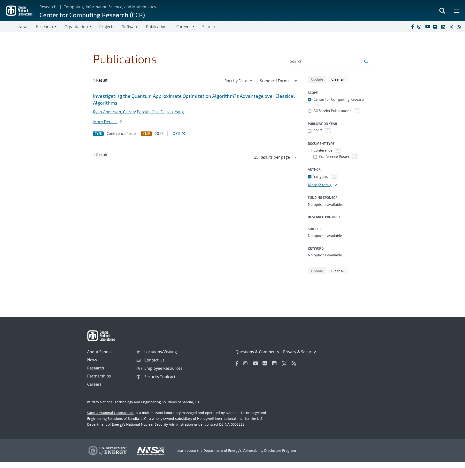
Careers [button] (183, 26)
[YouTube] (428, 27)
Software (130, 26)
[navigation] (239, 81)
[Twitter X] (452, 27)
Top (450, 462)
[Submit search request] (366, 61)
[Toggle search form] (442, 10)
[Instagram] (420, 27)
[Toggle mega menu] (456, 10)
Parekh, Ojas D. (150, 112)
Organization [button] (76, 26)
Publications (157, 26)
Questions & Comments (257, 351)
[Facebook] (412, 27)
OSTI (176, 133)
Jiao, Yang (175, 112)
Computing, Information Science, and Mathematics (109, 6)
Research (47, 6)
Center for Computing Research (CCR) (92, 14)
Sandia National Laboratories (110, 412)
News (23, 26)
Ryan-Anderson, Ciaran (114, 112)
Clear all (339, 79)
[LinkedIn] (444, 27)
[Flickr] (436, 27)
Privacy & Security (299, 351)
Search (208, 26)
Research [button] (44, 26)
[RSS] (460, 27)
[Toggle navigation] (9, 26)
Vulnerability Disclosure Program (269, 450)
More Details (105, 121)
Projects (106, 26)
